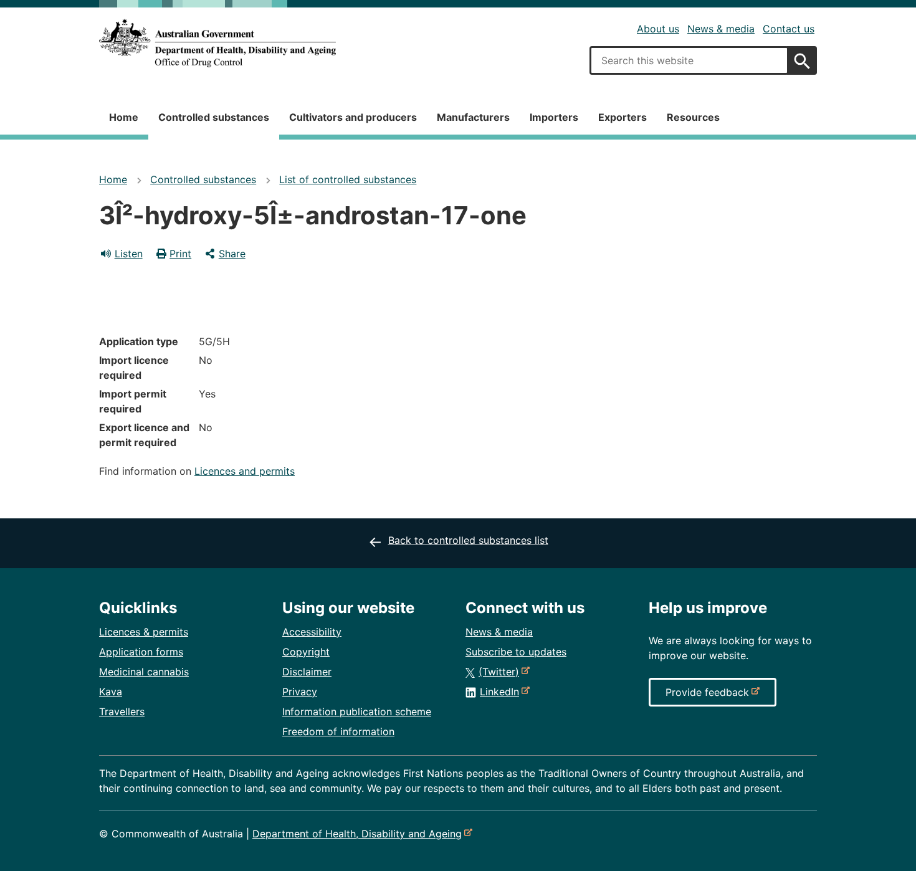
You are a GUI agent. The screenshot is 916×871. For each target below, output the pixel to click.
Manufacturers (473, 117)
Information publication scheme (356, 711)
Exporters (622, 117)
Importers (554, 117)
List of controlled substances (347, 179)
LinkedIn (502, 691)
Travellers (122, 711)
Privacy (299, 691)
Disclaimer (307, 671)
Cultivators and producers (353, 117)
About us (658, 28)
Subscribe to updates (515, 651)
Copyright (306, 651)
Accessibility (311, 632)
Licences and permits (244, 471)
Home (123, 117)
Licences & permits (143, 632)
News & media (721, 28)
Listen (129, 253)
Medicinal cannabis (144, 671)
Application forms (141, 651)
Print (180, 253)
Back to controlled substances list (468, 540)
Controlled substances (213, 117)
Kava (110, 691)
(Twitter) (501, 671)
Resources (693, 117)
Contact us (788, 28)
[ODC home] (217, 43)
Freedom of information (338, 731)
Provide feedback (710, 696)
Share (232, 253)
